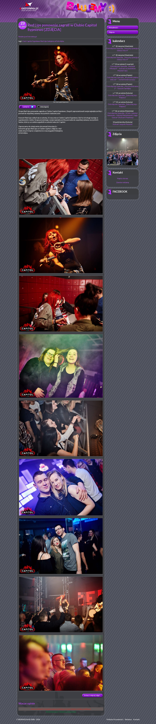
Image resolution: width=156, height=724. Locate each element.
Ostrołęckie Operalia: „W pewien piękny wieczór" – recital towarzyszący (122, 78)
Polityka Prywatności (115, 719)
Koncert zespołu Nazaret (122, 124)
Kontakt (118, 172)
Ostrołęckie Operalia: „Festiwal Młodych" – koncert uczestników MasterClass (123, 68)
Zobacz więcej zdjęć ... (92, 695)
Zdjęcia (111, 32)
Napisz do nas (122, 178)
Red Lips (43, 41)
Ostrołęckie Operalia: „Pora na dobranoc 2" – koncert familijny (123, 87)
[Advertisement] (84, 142)
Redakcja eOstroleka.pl (27, 36)
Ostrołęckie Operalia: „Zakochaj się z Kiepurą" (122, 96)
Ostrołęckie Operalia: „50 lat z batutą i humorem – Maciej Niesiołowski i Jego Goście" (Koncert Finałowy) (122, 115)
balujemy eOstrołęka (55, 41)
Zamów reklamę (122, 182)
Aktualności (113, 27)
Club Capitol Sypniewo (31, 41)
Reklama (128, 719)
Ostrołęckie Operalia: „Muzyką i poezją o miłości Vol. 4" (122, 49)
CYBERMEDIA (22, 719)
